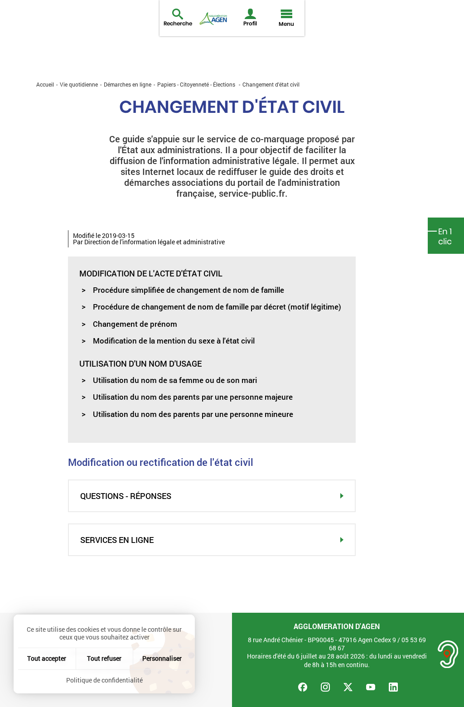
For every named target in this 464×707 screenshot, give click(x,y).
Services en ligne (117, 539)
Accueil (45, 84)
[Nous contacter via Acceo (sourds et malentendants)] (448, 654)
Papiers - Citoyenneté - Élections (196, 84)
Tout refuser (104, 658)
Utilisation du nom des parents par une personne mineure (193, 414)
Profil (250, 23)
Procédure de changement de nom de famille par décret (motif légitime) (217, 306)
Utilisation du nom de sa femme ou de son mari (175, 380)
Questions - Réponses (125, 495)
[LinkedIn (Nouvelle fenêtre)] (393, 687)
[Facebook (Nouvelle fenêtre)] (302, 687)
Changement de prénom (135, 324)
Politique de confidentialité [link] (104, 680)
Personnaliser (162, 658)
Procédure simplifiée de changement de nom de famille (188, 290)
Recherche (178, 23)
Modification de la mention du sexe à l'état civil (174, 340)
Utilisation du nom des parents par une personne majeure (193, 397)
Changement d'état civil (271, 84)
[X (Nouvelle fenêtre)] (348, 687)
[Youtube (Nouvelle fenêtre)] (370, 687)
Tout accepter (46, 658)
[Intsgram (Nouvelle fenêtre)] (325, 687)
